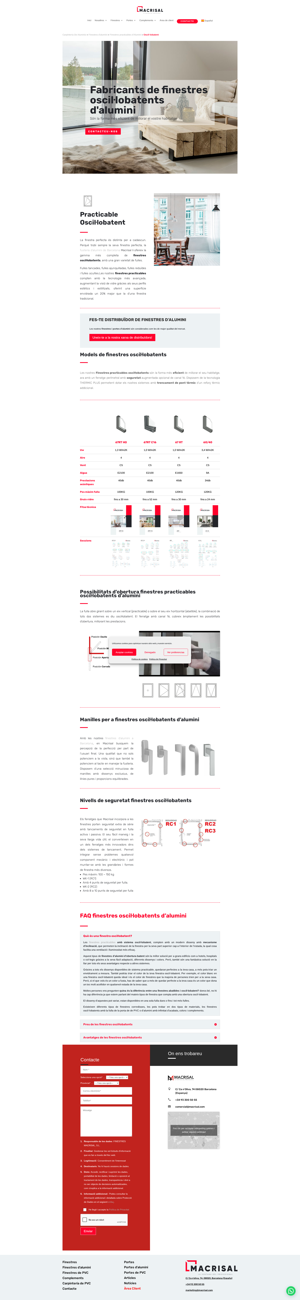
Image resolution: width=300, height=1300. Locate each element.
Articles (130, 1278)
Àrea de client (166, 20)
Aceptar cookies (124, 652)
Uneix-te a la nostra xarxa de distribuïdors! (122, 337)
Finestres (115, 20)
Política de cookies (140, 659)
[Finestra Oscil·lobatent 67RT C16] (150, 433)
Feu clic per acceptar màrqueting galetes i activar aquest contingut (194, 1130)
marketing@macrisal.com (199, 1290)
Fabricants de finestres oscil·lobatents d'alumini (149, 100)
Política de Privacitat (158, 659)
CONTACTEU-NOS (103, 131)
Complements (146, 20)
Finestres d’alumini (98, 34)
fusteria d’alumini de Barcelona (100, 250)
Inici (89, 20)
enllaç (111, 1202)
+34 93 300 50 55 (195, 1284)
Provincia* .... (87, 1083)
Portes (129, 20)
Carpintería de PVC (76, 1283)
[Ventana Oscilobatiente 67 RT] (179, 433)
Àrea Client (132, 1288)
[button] (291, 1291)
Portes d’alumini (136, 1267)
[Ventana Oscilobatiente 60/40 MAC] (207, 433)
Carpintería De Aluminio (74, 34)
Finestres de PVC (75, 1273)
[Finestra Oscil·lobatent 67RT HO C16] (121, 433)
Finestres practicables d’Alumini (125, 34)
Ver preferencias (175, 652)
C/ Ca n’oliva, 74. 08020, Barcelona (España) (209, 1278)
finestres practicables (102, 942)
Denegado (150, 652)
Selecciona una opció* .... (93, 1077)
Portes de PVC (135, 1272)
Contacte (187, 21)
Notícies (130, 1283)
